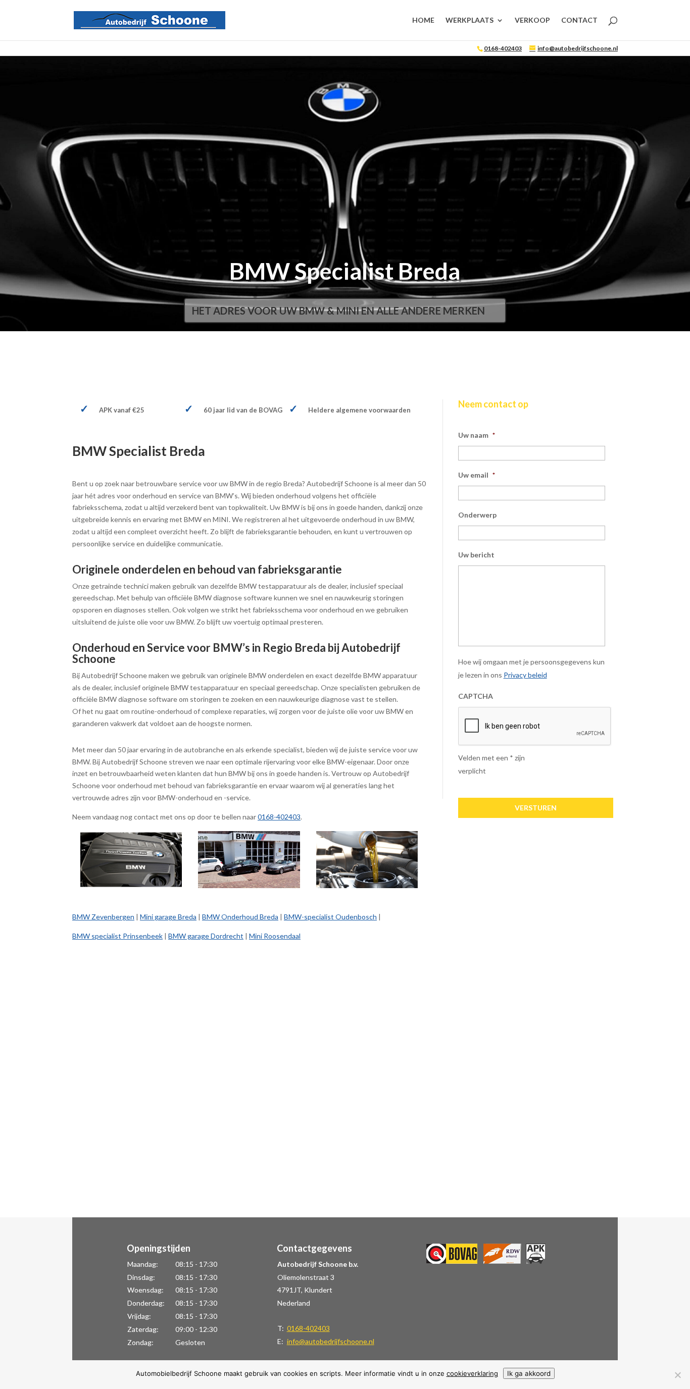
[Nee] (677, 1375)
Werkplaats (470, 20)
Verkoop (532, 20)
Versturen (536, 807)
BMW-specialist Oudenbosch (330, 916)
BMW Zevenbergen (103, 916)
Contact (579, 20)
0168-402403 (503, 48)
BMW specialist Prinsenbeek (117, 936)
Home (423, 20)
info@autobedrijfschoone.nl (330, 1341)
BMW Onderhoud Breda (240, 916)
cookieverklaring (472, 1373)
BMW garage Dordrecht (205, 936)
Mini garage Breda (168, 916)
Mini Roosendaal (275, 936)
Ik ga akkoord (529, 1373)
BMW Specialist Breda (344, 271)
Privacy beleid (525, 675)
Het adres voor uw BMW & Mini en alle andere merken (338, 310)
